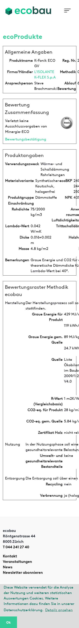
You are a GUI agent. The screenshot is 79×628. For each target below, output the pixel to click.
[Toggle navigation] (67, 10)
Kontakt (10, 555)
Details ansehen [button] (59, 609)
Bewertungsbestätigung (25, 138)
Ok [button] (8, 622)
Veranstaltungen (17, 561)
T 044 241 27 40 (16, 546)
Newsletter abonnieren (23, 572)
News (7, 566)
